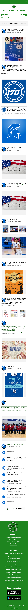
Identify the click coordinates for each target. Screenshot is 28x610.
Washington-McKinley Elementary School (13, 580)
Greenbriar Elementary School (13, 566)
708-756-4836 (13, 543)
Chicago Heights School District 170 (13, 553)
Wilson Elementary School (13, 583)
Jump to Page (18, 508)
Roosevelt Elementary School (10, 23)
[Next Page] (13, 508)
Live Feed (23, 23)
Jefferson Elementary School (13, 569)
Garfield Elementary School (13, 561)
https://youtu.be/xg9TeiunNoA (15, 184)
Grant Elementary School (13, 564)
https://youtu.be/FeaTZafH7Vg (15, 444)
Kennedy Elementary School (13, 572)
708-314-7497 (13, 545)
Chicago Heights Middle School (13, 556)
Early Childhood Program (13, 558)
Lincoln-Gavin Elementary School (13, 575)
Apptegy (17, 608)
